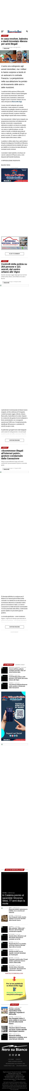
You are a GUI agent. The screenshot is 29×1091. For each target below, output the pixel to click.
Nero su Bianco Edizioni (15, 1061)
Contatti (18, 1059)
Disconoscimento (21, 1065)
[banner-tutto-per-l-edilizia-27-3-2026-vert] (13, 740)
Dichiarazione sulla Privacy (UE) (15, 1063)
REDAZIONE (6, 48)
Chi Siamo (11, 1059)
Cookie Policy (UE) (9, 1065)
